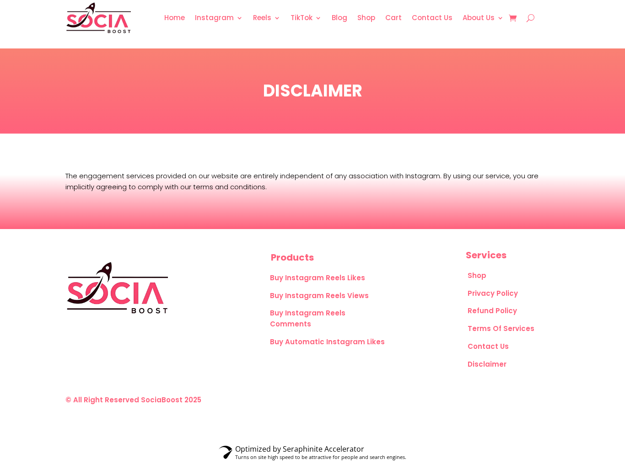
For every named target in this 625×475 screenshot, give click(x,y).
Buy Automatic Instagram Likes (327, 342)
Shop (477, 275)
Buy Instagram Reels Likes (317, 278)
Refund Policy (492, 310)
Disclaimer (487, 364)
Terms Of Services (501, 328)
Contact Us (488, 346)
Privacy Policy (493, 293)
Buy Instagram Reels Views (319, 295)
